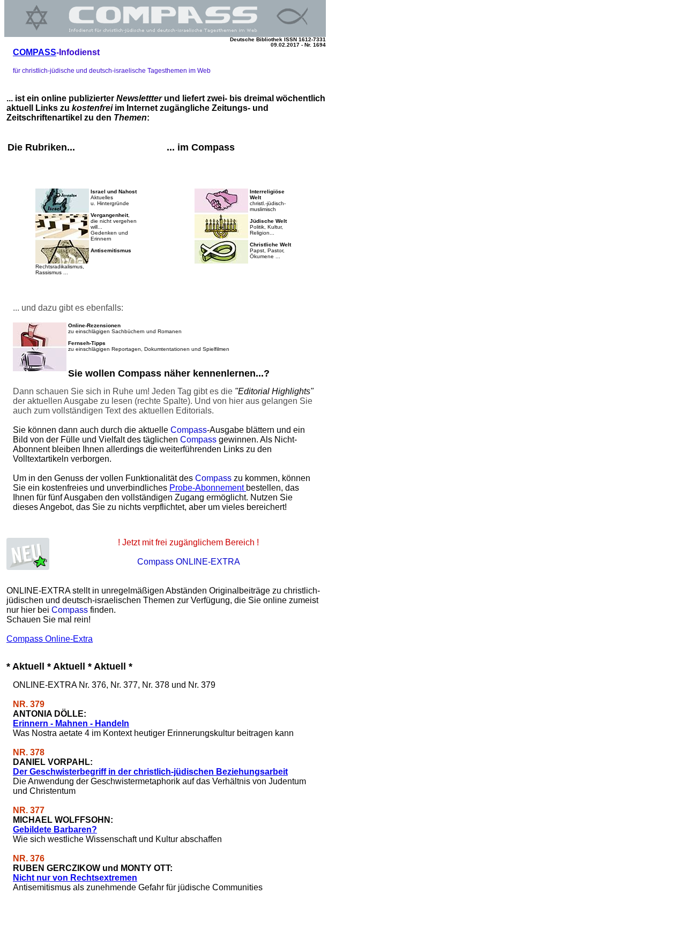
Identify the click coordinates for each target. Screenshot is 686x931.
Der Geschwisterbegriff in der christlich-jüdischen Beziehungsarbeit (150, 771)
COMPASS (34, 52)
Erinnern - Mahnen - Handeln (71, 723)
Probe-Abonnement (207, 487)
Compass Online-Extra (49, 638)
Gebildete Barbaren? (55, 829)
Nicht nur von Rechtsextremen (75, 877)
